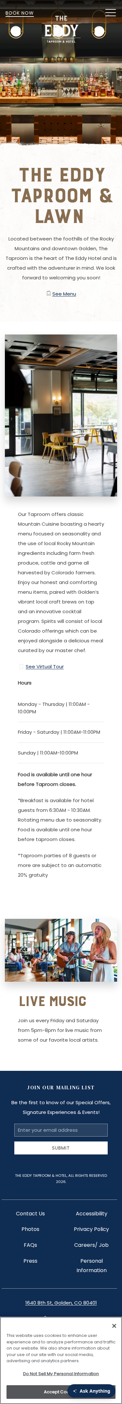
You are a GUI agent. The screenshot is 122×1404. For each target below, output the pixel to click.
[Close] (114, 1326)
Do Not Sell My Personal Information (61, 1374)
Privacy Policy (91, 1229)
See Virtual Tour (45, 666)
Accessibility (91, 1213)
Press (30, 1261)
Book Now (20, 13)
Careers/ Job (91, 1245)
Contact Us (30, 1213)
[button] (110, 13)
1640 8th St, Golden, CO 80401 (61, 1302)
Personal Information (91, 1265)
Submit (61, 1148)
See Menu (64, 293)
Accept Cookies (61, 1392)
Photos (30, 1229)
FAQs (30, 1245)
